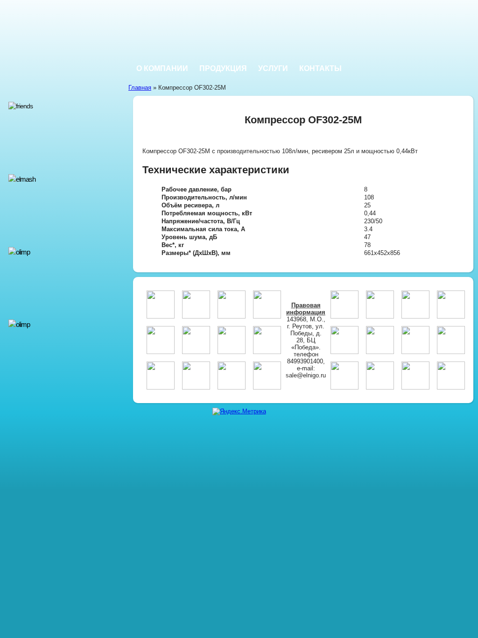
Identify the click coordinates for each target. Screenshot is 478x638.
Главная (139, 87)
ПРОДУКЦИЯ (223, 68)
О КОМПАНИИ (162, 68)
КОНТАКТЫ (320, 68)
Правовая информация (305, 309)
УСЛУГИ (273, 68)
